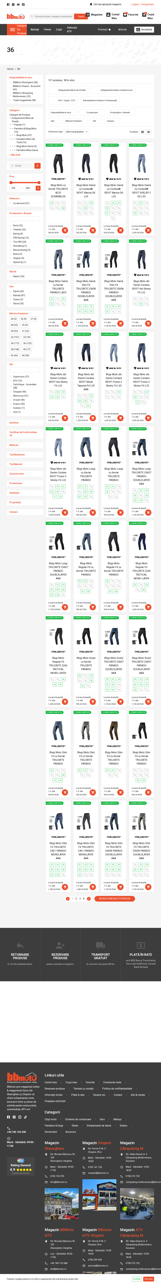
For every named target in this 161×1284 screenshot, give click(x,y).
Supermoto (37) (21, 376)
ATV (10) (17, 380)
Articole (122, 29)
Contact (118, 1094)
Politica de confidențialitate (117, 1088)
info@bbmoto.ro (58, 1182)
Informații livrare (54, 1094)
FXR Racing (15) (21, 237)
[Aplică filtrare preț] (38, 188)
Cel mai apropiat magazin (107, 4)
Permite (149, 1279)
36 (18, 68)
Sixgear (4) (18, 258)
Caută (81, 16)
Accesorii (71, 1131)
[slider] (11, 182)
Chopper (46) (19, 391)
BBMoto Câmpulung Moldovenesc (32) (23, 95)
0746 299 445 (95, 1259)
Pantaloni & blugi (54, 1125)
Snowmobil (51, 1131)
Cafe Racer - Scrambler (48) (24, 386)
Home (10, 68)
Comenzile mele (112, 1082)
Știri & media (138, 1094)
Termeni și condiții (84, 1088)
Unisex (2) (18, 299)
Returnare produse (55, 1088)
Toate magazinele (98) (24, 100)
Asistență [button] (146, 29)
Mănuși (117, 1119)
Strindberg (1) (20, 246)
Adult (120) (18, 276)
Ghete (75, 1125)
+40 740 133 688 (58, 1263)
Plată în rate (77, 1094)
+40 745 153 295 (16, 1132)
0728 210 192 (133, 1176)
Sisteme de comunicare (78, 1119)
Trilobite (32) (19, 229)
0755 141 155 (95, 1167)
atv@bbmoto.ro (58, 1269)
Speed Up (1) (19, 262)
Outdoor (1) (19, 408)
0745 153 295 (57, 1176)
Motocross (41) (20, 395)
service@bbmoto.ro (98, 1265)
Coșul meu (71, 1082)
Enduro (123, 1125)
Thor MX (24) (19, 242)
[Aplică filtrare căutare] (37, 166)
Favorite (90, 1082)
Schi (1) (17, 412)
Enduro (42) (19, 404)
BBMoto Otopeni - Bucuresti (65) (26, 88)
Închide (137, 1279)
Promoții (102, 29)
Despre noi (99, 1094)
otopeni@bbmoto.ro (98, 1173)
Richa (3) (17, 254)
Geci (102, 1119)
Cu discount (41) (21, 203)
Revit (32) (18, 225)
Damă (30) (18, 291)
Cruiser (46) (19, 400)
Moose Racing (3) (22, 250)
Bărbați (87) (19, 295)
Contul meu (51, 1082)
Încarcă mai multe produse (114, 898)
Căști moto (51, 1119)
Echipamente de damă (99, 1125)
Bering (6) (18, 233)
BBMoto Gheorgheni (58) (25, 82)
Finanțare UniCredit (55, 1101)
